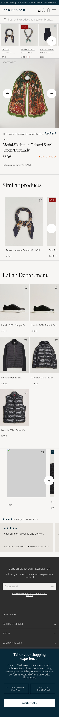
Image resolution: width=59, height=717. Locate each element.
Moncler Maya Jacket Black (42, 377)
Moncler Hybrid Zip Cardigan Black (11, 377)
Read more (29, 677)
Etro (5, 140)
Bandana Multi (26, 53)
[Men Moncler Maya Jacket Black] (44, 355)
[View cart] (48, 10)
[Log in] (39, 10)
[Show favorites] (43, 10)
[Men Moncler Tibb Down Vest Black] (14, 407)
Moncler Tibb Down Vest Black (14, 430)
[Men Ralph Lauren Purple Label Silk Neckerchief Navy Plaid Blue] (48, 35)
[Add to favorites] (39, 201)
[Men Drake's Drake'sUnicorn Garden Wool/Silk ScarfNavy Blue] (10, 35)
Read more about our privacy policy (29, 595)
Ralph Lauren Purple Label (47, 49)
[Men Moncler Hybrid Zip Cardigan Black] (14, 355)
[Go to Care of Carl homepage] (15, 10)
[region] (29, 537)
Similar (22, 185)
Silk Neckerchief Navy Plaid (46, 53)
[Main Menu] (54, 10)
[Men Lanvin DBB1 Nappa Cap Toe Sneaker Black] (14, 302)
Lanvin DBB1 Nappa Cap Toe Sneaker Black (14, 325)
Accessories (9, 62)
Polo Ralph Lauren (28, 49)
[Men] (26, 473)
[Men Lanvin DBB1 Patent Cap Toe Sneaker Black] (44, 302)
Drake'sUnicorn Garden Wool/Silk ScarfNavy (8, 53)
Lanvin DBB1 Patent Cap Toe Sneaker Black (44, 325)
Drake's (5, 49)
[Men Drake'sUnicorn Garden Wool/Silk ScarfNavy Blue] (24, 221)
